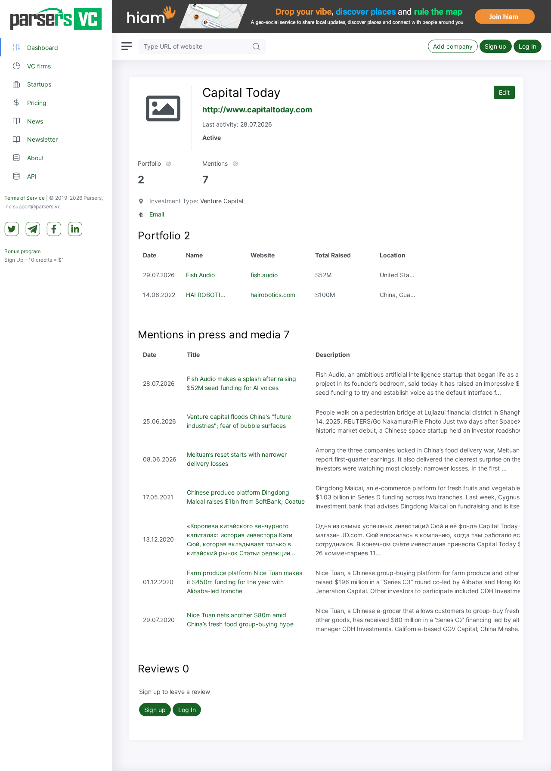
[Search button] (256, 46)
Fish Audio (200, 275)
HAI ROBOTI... (206, 294)
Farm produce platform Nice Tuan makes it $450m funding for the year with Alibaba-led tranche (244, 582)
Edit (504, 92)
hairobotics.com (273, 294)
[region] (56, 385)
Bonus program (22, 251)
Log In (527, 46)
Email (156, 214)
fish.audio (264, 275)
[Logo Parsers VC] (56, 19)
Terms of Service (24, 198)
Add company (453, 46)
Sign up (495, 46)
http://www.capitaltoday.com (257, 109)
